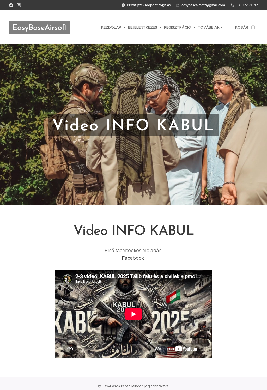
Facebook (133, 258)
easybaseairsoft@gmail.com (203, 5)
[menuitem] (112, 27)
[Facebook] (11, 5)
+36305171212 (247, 5)
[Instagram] (19, 5)
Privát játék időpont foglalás (149, 5)
